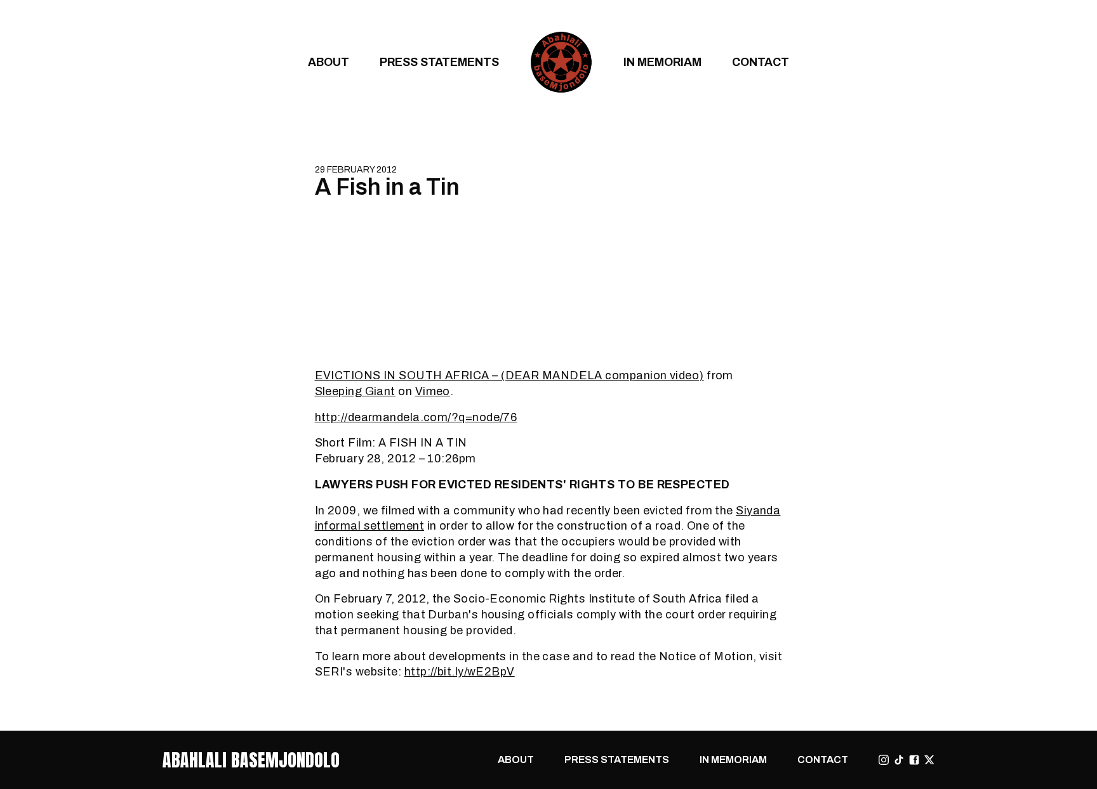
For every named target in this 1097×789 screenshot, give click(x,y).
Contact (760, 61)
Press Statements (439, 61)
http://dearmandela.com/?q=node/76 (416, 417)
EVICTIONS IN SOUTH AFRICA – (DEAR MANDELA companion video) (509, 375)
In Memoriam (662, 61)
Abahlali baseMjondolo (251, 760)
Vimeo (432, 391)
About (328, 61)
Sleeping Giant (355, 391)
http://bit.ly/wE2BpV (459, 671)
